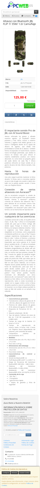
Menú (7, 16)
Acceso (16, 16)
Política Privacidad (10, 443)
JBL (22, 79)
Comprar (30, 105)
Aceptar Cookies (24, 473)
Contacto (27, 16)
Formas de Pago (27, 445)
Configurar (6, 473)
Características (10, 122)
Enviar (28, 435)
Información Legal (28, 440)
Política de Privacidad (13, 425)
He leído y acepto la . (18, 430)
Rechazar (14, 473)
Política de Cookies (28, 443)
